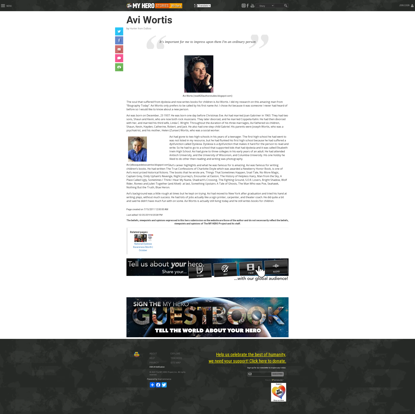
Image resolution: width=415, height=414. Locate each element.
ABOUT (153, 353)
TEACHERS (176, 358)
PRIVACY (154, 362)
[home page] (143, 5)
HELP (152, 358)
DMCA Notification (157, 367)
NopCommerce (164, 379)
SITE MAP (176, 362)
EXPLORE (175, 353)
